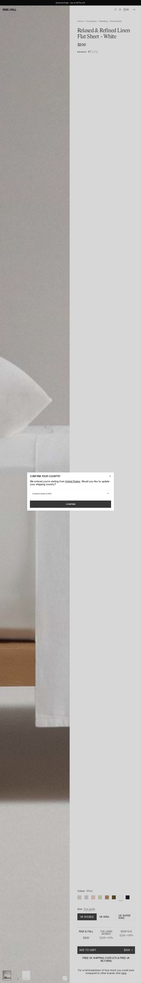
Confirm (70, 504)
